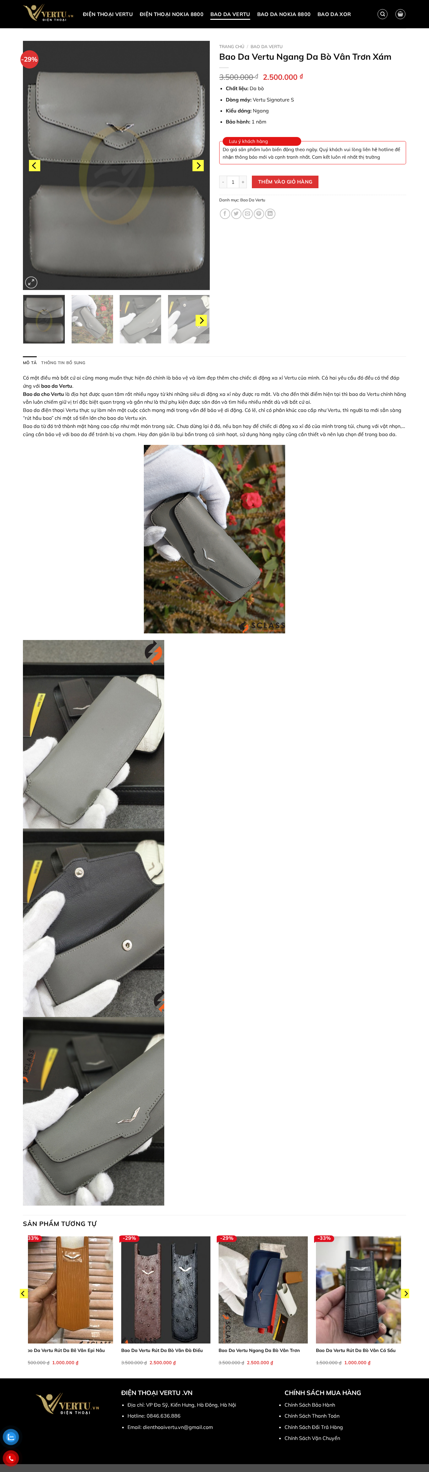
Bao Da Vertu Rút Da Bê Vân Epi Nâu (64, 1350)
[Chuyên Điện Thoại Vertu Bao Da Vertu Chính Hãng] (48, 14)
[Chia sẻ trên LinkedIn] (270, 214)
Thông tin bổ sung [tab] (63, 362)
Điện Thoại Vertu (108, 14)
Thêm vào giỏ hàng (285, 181)
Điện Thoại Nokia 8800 (172, 14)
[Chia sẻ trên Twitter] (236, 214)
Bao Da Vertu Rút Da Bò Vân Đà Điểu (162, 1350)
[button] (400, 14)
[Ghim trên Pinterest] (259, 214)
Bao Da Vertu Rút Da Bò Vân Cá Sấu (356, 1350)
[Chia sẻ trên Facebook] (225, 214)
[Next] (198, 165)
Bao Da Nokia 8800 (284, 14)
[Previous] (34, 165)
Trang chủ (231, 46)
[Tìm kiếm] (382, 14)
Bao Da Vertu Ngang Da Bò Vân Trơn (259, 1350)
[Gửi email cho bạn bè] (247, 214)
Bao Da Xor (334, 14)
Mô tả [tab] (30, 362)
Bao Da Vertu (230, 14)
